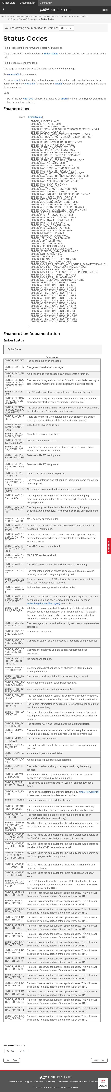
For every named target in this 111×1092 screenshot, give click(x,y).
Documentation (27, 3)
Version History (15, 1081)
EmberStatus (51, 53)
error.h (17, 80)
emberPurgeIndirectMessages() (43, 603)
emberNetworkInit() (89, 792)
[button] (8, 10)
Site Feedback (95, 1081)
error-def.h (13, 74)
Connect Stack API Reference (24, 19)
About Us (38, 1081)
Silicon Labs (8, 3)
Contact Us (63, 1081)
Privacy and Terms (78, 1081)
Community (46, 3)
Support (28, 1081)
